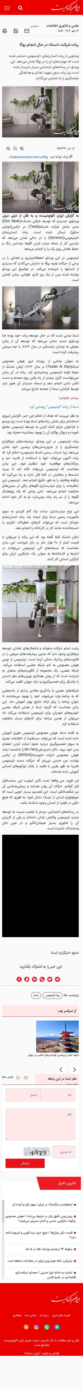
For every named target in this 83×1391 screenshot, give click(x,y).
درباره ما (44, 1315)
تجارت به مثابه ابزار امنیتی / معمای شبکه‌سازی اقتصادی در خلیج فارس (45, 1275)
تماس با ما (30, 1315)
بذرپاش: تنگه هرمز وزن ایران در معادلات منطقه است (40, 1261)
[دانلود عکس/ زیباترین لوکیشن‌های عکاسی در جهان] (57, 1036)
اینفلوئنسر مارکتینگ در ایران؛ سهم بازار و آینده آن (42, 1204)
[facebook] (18, 979)
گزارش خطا (8, 1077)
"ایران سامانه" (32, 1353)
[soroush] (25, 979)
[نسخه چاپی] (4, 31)
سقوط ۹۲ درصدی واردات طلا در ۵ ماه (49, 1249)
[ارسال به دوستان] (26, 31)
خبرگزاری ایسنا (61, 952)
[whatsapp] (41, 979)
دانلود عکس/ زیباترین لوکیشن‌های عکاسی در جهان (53, 1055)
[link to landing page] (65, 6)
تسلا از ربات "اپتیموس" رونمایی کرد (54, 406)
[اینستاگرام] (36, 1327)
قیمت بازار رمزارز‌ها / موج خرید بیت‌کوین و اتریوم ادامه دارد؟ (41, 1235)
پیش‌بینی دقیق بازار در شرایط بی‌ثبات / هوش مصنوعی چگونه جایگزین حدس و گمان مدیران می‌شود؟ (40, 1218)
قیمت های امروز (61, 1315)
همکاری (17, 1315)
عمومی (34, 26)
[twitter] (48, 979)
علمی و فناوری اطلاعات (62, 25)
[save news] (15, 31)
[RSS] (26, 1327)
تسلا (36, 995)
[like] (26, 1078)
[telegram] (59, 979)
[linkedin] (33, 979)
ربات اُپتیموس (52, 995)
